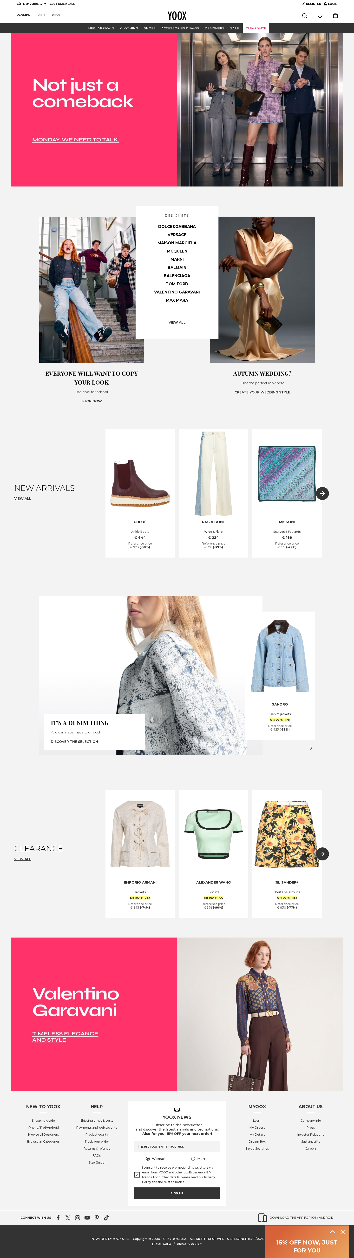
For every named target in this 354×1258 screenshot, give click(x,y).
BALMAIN (177, 267)
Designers (214, 28)
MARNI (177, 259)
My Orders (257, 1127)
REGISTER (313, 4)
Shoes (150, 28)
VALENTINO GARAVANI (177, 292)
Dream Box (257, 1141)
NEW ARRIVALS (101, 28)
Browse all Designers (43, 1134)
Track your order (97, 1141)
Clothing (129, 28)
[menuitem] (24, 15)
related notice (174, 1182)
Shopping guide (43, 1120)
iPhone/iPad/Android (43, 1127)
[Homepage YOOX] (177, 15)
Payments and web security (96, 1127)
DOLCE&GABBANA (177, 226)
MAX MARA (177, 300)
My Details (257, 1134)
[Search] (304, 15)
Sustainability (310, 1141)
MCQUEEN (177, 251)
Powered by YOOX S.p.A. (110, 1239)
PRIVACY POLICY (189, 1244)
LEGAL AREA (161, 1244)
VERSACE (177, 235)
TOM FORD (177, 284)
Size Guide (97, 1162)
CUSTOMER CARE (62, 4)
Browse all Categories (43, 1141)
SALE (234, 28)
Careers (310, 1148)
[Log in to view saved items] (320, 15)
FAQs (97, 1155)
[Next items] (322, 493)
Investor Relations (310, 1134)
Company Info (311, 1120)
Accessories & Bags (180, 28)
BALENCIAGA (177, 275)
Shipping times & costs (96, 1120)
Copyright (140, 1239)
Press (311, 1127)
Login (257, 1120)
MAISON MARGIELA (177, 243)
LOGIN (330, 4)
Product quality (96, 1134)
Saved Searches (257, 1148)
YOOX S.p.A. (178, 1239)
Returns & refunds (97, 1148)
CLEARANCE (256, 28)
